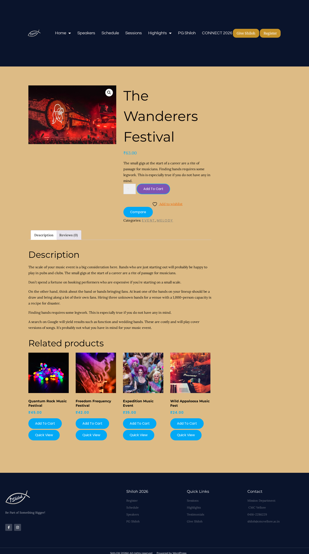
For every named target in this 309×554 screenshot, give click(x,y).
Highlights (157, 33)
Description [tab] (43, 235)
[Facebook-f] (8, 527)
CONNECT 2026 (217, 33)
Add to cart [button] (45, 423)
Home (60, 33)
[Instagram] (17, 527)
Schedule (110, 33)
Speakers (86, 33)
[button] (109, 92)
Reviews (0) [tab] (68, 235)
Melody (165, 220)
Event (148, 220)
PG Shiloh (187, 33)
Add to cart (153, 188)
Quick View (44, 435)
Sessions (133, 33)
